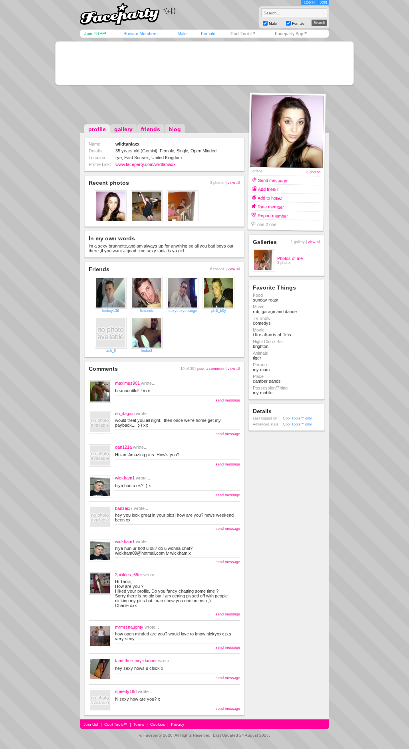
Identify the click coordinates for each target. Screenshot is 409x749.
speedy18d (126, 691)
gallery (123, 129)
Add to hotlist (270, 197)
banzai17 (124, 508)
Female (208, 33)
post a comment (210, 369)
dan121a (123, 447)
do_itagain (125, 413)
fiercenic (147, 311)
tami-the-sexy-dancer (136, 660)
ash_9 (111, 351)
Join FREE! (95, 33)
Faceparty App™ (291, 33)
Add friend (268, 189)
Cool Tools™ (242, 33)
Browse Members (140, 33)
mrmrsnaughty (129, 627)
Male (182, 33)
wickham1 (125, 477)
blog (175, 129)
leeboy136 (110, 311)
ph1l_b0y (218, 311)
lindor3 (146, 351)
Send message (272, 180)
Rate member (271, 206)
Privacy (177, 724)
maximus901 (127, 383)
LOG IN (309, 2)
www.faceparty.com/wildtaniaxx (145, 164)
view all (234, 183)
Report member (273, 215)
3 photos (313, 172)
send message (228, 400)
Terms (138, 724)
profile (97, 129)
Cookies (157, 724)
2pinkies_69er (128, 574)
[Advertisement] (204, 63)
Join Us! (90, 724)
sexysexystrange (183, 311)
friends (150, 129)
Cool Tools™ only (297, 418)
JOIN (323, 2)
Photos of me (290, 258)
